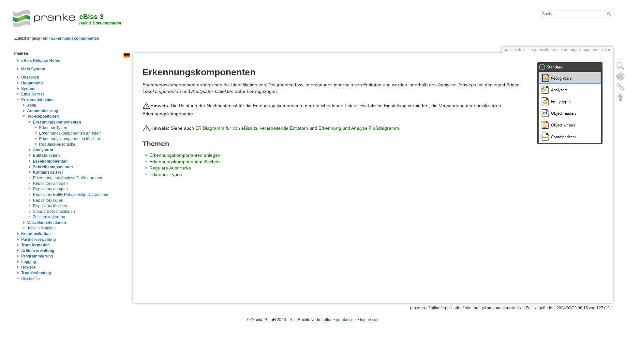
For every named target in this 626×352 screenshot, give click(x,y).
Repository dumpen (50, 189)
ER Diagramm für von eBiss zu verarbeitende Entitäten (251, 127)
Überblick (30, 77)
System (28, 88)
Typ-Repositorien (43, 116)
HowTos (28, 267)
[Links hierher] (620, 86)
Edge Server (32, 94)
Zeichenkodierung (49, 217)
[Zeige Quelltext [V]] (620, 66)
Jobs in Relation (41, 228)
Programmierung (37, 256)
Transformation (35, 245)
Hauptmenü (32, 83)
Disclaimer (30, 278)
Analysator (43, 150)
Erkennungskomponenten (75, 38)
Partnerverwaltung (38, 239)
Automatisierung (42, 111)
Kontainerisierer (48, 172)
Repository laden (48, 200)
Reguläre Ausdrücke (57, 144)
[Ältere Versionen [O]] (620, 76)
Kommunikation (36, 233)
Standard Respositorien (54, 211)
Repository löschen (50, 206)
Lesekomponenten (50, 161)
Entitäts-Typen (46, 155)
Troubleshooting (36, 273)
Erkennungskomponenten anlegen (70, 133)
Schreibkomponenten (53, 167)
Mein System (33, 69)
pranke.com (346, 319)
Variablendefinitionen (46, 222)
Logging (28, 261)
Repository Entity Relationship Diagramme (70, 194)
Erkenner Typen (53, 127)
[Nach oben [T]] (620, 97)
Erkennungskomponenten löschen (69, 139)
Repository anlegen (50, 183)
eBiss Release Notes (40, 60)
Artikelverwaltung (37, 250)
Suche (610, 14)
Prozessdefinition (37, 99)
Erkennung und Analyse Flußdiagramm (67, 178)
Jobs (31, 105)
